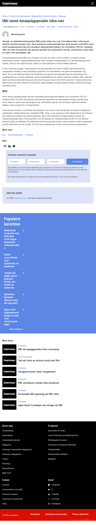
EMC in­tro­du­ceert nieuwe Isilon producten (38, 382)
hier (59, 177)
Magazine (6, 445)
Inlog (4, 504)
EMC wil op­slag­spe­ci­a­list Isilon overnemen (38, 349)
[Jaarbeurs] (81, 521)
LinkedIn (55, 494)
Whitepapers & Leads (57, 440)
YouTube (55, 499)
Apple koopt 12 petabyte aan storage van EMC (40, 405)
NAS (4, 135)
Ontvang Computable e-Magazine (17, 449)
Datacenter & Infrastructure (44, 16)
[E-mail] (5, 146)
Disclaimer (35, 514)
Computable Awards (11, 440)
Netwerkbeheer (15, 135)
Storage (62, 16)
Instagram (56, 504)
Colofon (5, 485)
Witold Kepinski (18, 34)
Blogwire (52, 459)
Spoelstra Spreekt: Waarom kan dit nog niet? (11, 299)
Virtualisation (25, 357)
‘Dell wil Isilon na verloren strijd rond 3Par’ (39, 360)
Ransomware (8, 468)
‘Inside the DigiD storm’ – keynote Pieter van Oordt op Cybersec (12, 280)
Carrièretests (7, 431)
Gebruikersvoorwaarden (56, 514)
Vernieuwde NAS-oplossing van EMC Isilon (38, 394)
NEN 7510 (6, 473)
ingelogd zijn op (21, 198)
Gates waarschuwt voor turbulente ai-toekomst (11, 260)
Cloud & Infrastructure (20, 16)
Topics (5, 459)
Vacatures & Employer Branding (62, 445)
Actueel (30, 27)
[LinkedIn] (9, 146)
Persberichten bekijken (58, 454)
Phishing (6, 464)
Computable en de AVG (12, 489)
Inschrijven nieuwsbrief (12, 499)
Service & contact (10, 494)
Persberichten (54, 449)
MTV (76, 27)
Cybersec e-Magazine (11, 454)
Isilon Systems (65, 27)
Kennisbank (7, 435)
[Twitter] (14, 146)
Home (5, 16)
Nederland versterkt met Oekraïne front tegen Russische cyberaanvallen (11, 239)
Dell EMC (51, 27)
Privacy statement (80, 514)
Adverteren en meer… (57, 431)
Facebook (56, 485)
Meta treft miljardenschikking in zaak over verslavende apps (11, 317)
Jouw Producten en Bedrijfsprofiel (63, 435)
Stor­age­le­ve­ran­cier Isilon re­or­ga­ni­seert (37, 371)
